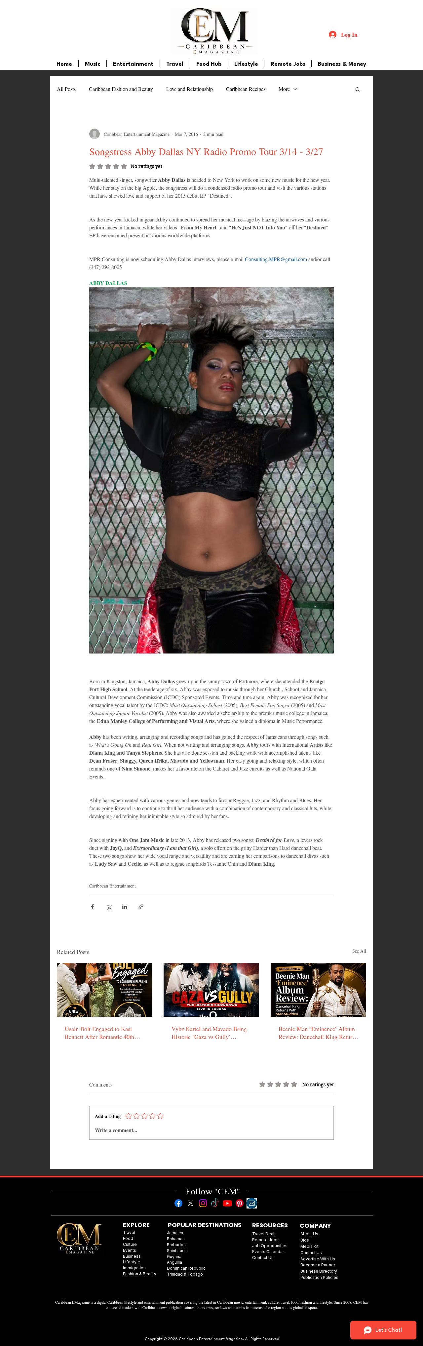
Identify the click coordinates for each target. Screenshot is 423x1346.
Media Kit (309, 1246)
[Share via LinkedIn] (125, 907)
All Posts (66, 88)
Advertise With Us (317, 1258)
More (284, 88)
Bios (304, 1240)
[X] (190, 1203)
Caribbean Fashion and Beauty (121, 88)
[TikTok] (215, 1203)
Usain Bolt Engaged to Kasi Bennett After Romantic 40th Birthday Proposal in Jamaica (100, 1033)
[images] (252, 1203)
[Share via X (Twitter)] (108, 907)
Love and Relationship (189, 88)
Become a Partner (317, 1264)
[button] (358, 89)
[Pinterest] (239, 1203)
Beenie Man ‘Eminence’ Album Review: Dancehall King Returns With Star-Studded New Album (318, 1033)
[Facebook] (178, 1203)
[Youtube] (227, 1203)
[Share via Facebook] (92, 907)
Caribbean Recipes (245, 88)
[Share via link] (141, 907)
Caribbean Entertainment (112, 886)
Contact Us (311, 1252)
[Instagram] (203, 1203)
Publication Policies (319, 1277)
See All (359, 951)
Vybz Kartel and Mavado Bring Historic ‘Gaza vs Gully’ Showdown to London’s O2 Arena (209, 1033)
